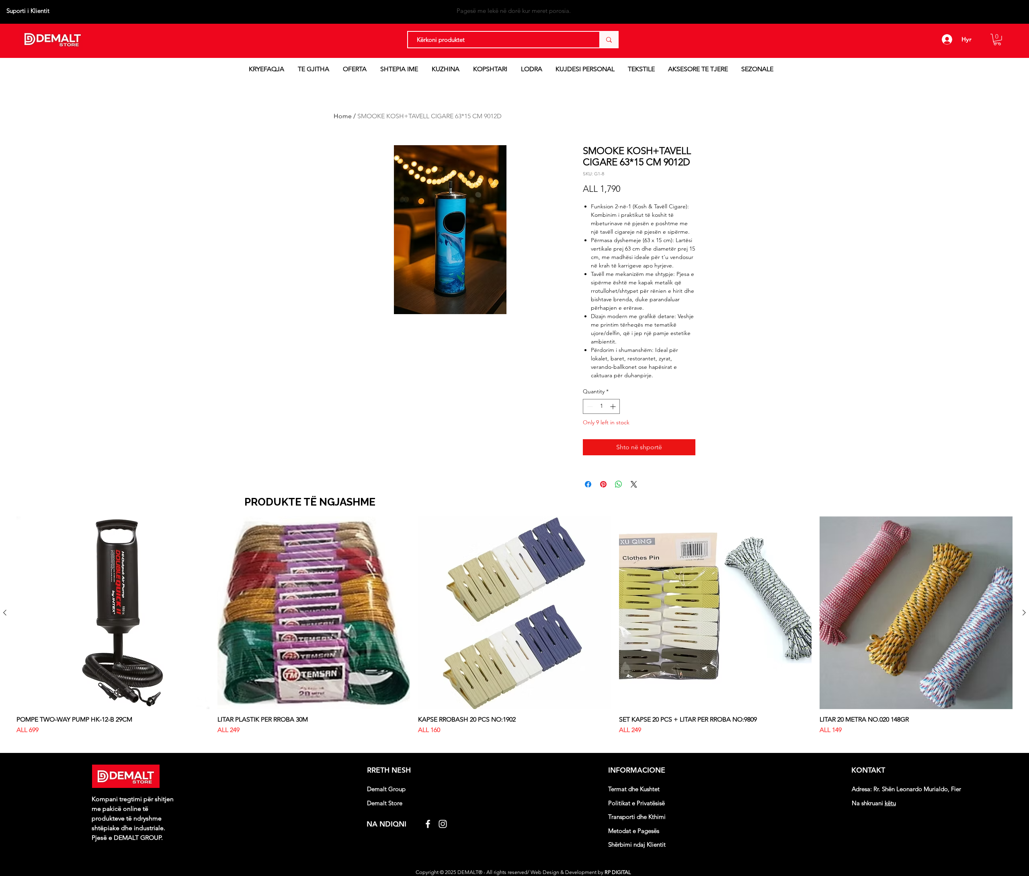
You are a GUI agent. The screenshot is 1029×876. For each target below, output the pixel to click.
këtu (890, 803)
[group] (514, 634)
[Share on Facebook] (588, 484)
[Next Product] (1024, 612)
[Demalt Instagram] (442, 823)
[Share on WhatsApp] (618, 484)
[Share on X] (634, 484)
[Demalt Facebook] (427, 823)
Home (343, 116)
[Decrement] (589, 406)
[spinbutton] (601, 406)
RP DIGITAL (618, 872)
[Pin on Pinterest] (603, 484)
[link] (997, 39)
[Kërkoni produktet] (608, 39)
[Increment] (614, 406)
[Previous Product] (5, 612)
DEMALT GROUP (137, 837)
